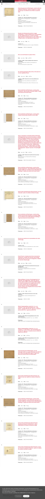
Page (19, 3)
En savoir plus (18, 496)
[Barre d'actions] (44, 4)
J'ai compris (26, 496)
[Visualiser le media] (9, 12)
